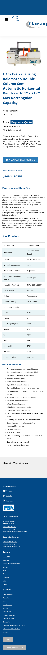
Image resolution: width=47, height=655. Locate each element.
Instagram (9, 501)
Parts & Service (8, 594)
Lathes (5, 567)
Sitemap (5, 632)
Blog (4, 601)
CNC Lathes (6, 557)
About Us (6, 598)
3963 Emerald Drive (9, 521)
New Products (7, 605)
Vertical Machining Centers (11, 563)
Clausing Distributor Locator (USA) (14, 625)
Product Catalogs (8, 615)
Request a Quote (21, 122)
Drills (4, 581)
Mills (4, 570)
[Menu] (6, 19)
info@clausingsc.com (14, 546)
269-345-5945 (10, 529)
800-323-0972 (12, 542)
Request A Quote (8, 618)
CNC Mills (6, 560)
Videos (5, 608)
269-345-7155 (12, 527)
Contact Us (6, 622)
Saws (4, 574)
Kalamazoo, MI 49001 (10, 523)
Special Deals (7, 612)
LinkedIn (9, 496)
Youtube (9, 491)
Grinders (6, 577)
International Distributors (11, 629)
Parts (5, 584)
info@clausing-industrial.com (17, 531)
